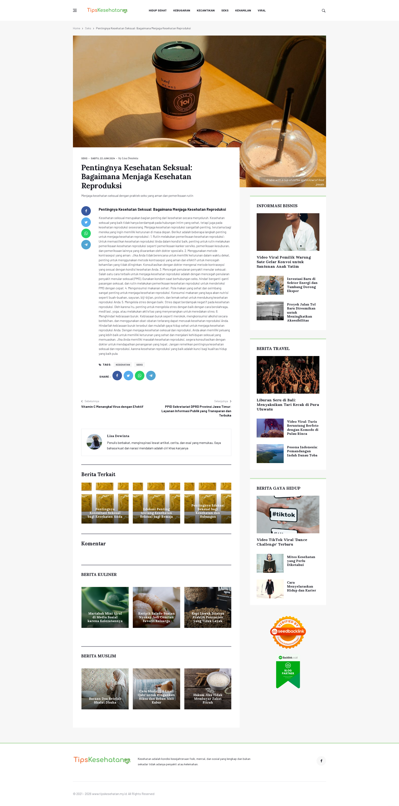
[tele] (86, 244)
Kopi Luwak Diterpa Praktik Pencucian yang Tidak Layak (208, 617)
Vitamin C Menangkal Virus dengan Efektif (112, 406)
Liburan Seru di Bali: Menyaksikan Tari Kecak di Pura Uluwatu (288, 404)
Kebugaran (181, 10)
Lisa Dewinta (130, 158)
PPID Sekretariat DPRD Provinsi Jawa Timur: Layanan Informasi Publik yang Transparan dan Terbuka (196, 411)
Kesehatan (123, 364)
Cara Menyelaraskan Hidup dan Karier (301, 586)
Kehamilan (243, 10)
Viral (262, 10)
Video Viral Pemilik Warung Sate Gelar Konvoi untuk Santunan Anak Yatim (284, 262)
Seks (225, 10)
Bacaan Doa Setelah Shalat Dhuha (105, 700)
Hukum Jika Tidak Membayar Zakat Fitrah (207, 698)
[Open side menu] (75, 10)
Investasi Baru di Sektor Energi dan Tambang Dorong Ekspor (302, 285)
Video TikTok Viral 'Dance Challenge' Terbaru (282, 542)
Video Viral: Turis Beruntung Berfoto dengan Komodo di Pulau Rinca (303, 427)
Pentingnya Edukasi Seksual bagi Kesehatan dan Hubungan (207, 511)
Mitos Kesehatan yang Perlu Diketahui (301, 561)
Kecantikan (206, 10)
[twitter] (86, 222)
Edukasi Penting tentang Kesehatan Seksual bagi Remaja (156, 513)
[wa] (86, 233)
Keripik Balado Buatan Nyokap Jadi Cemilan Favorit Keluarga (156, 617)
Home (76, 28)
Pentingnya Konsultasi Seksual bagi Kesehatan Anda (105, 513)
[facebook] (86, 211)
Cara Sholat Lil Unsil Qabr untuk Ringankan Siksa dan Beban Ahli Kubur (156, 696)
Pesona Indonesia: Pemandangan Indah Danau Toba (302, 451)
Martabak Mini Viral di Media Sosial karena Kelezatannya (105, 617)
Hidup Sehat (158, 10)
